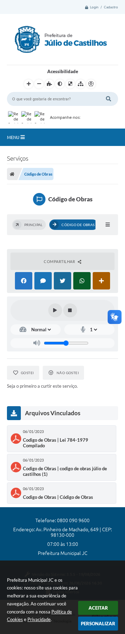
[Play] (55, 310)
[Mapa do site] (80, 83)
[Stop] (70, 310)
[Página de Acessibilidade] (90, 83)
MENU (13, 137)
